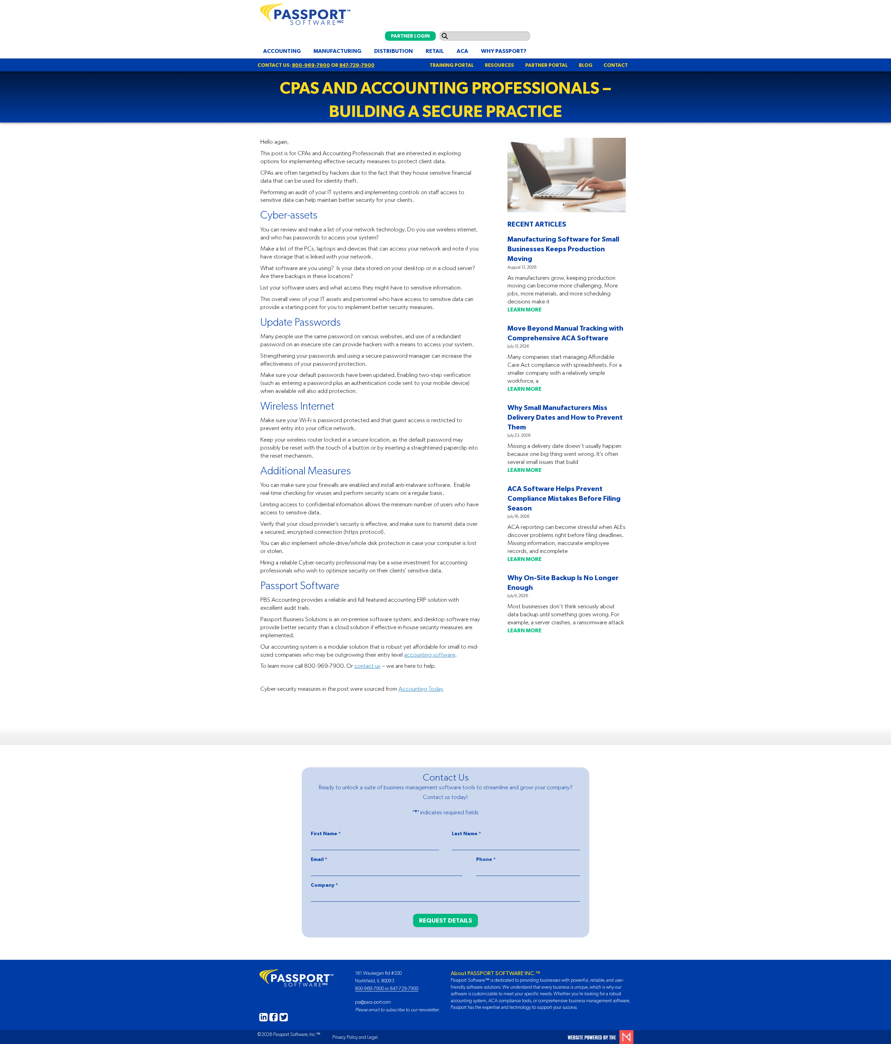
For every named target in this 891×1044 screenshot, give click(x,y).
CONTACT (616, 65)
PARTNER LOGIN (410, 36)
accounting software (429, 654)
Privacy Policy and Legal (355, 1037)
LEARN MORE (524, 309)
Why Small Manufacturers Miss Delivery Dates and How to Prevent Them (565, 417)
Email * (319, 859)
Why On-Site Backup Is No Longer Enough (562, 582)
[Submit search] (445, 36)
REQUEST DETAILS (445, 920)
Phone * (486, 859)
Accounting (282, 51)
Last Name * (466, 833)
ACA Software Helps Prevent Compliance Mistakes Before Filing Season (564, 498)
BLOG (585, 65)
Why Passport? (503, 51)
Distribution (393, 51)
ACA (462, 51)
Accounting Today (421, 688)
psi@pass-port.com (373, 1002)
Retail (435, 51)
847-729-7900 (356, 65)
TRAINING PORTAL (451, 65)
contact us (367, 665)
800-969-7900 (311, 65)
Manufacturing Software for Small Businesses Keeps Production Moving (563, 248)
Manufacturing (337, 51)
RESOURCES (499, 65)
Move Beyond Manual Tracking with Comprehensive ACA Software (565, 333)
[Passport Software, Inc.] (304, 12)
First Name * (326, 833)
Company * (324, 885)
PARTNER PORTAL (546, 65)
